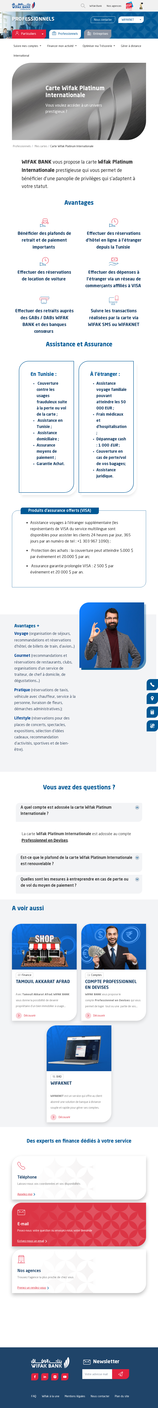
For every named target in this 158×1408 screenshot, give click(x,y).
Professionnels (68, 34)
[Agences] (152, 698)
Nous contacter (103, 19)
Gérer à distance (131, 46)
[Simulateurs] (152, 712)
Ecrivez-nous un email (30, 1241)
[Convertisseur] (152, 725)
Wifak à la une (50, 1396)
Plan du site (122, 1396)
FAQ (33, 1396)
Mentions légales (75, 1396)
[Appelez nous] (152, 684)
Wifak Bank (95, 5)
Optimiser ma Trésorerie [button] (98, 46)
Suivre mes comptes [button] (26, 46)
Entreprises (100, 34)
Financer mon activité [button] (60, 46)
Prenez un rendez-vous (31, 1287)
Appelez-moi (24, 1194)
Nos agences (114, 5)
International (21, 55)
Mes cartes (41, 146)
